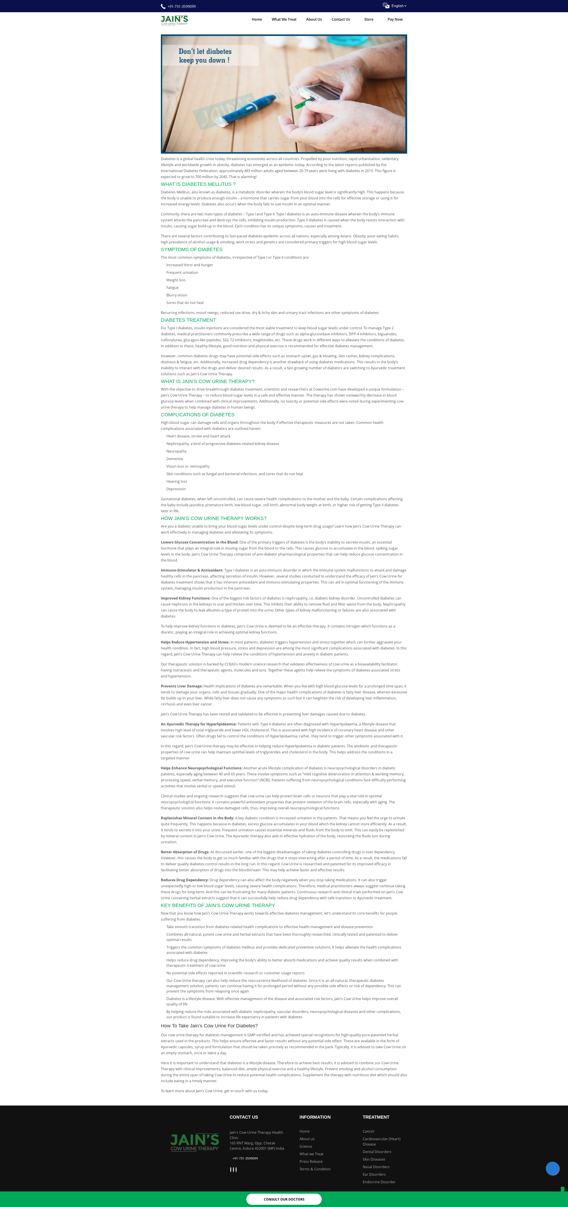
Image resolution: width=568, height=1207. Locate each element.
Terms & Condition (315, 1169)
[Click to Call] (552, 1168)
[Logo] (194, 1141)
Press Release (311, 1161)
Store (368, 19)
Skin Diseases (374, 1159)
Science (306, 1146)
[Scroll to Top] (562, 1190)
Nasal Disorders (376, 1166)
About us (307, 1138)
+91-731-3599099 (182, 6)
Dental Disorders (377, 1151)
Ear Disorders (374, 1174)
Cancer (369, 1131)
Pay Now (395, 19)
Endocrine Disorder (379, 1181)
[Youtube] (231, 1169)
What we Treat (284, 19)
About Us (314, 19)
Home (257, 19)
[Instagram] (234, 1169)
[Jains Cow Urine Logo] (174, 20)
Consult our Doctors (284, 1199)
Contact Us (341, 19)
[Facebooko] (237, 1169)
